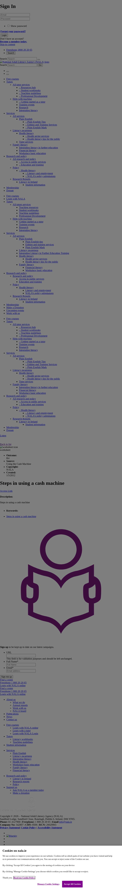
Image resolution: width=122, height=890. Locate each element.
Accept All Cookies (72, 884)
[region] (61, 868)
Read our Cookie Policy (24, 877)
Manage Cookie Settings (48, 884)
